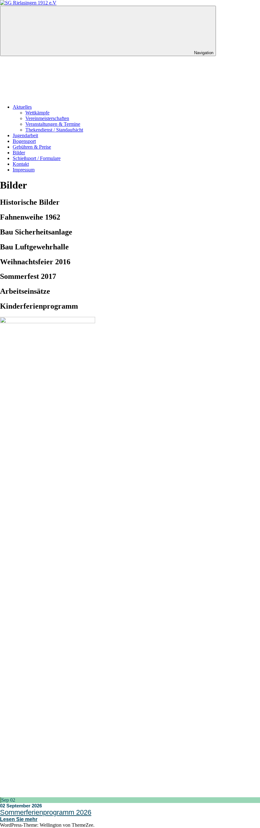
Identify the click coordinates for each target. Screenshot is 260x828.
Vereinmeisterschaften (47, 118)
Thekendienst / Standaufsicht (54, 129)
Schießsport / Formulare (37, 158)
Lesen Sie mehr (18, 819)
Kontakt (21, 164)
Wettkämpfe (37, 112)
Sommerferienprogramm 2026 (45, 812)
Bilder (19, 152)
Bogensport (24, 141)
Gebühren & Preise (32, 147)
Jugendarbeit (25, 135)
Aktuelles (22, 107)
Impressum (24, 169)
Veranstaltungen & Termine (52, 124)
